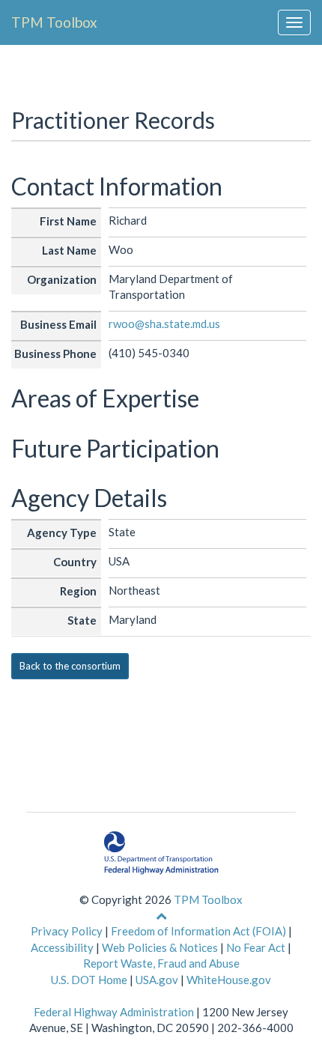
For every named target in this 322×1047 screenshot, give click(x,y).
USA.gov (157, 979)
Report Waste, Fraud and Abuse (161, 963)
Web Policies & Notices (160, 947)
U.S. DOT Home (89, 979)
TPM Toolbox (54, 22)
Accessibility (62, 947)
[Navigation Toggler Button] (294, 22)
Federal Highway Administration (114, 1012)
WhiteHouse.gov (228, 979)
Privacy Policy (67, 931)
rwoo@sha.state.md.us (164, 323)
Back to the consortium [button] (70, 666)
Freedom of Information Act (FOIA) (198, 931)
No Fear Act (255, 947)
